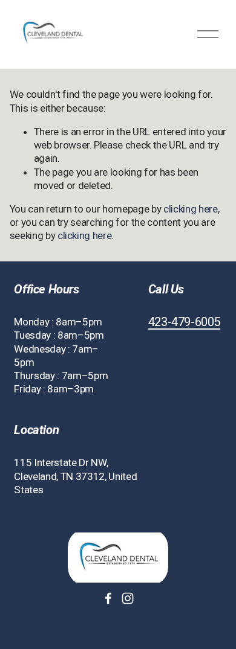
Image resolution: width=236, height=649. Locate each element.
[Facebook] (108, 598)
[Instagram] (128, 598)
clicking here (190, 209)
